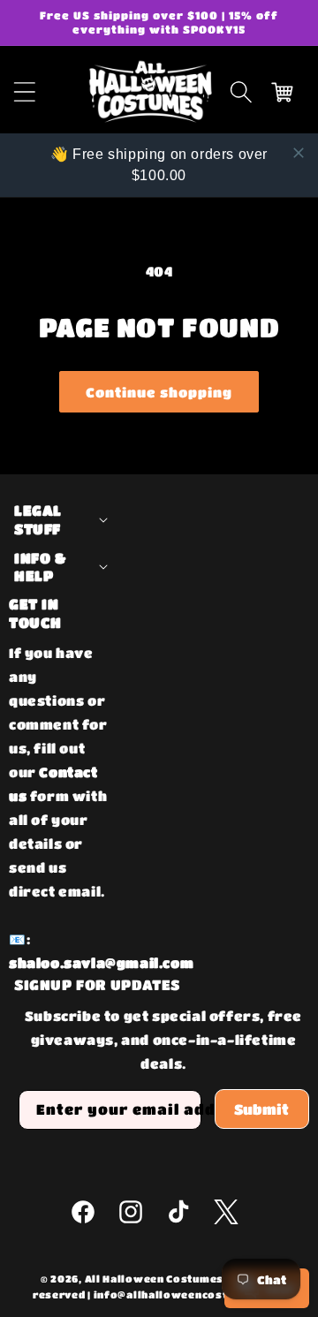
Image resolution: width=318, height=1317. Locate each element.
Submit (261, 1109)
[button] (241, 91)
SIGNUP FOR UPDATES (97, 984)
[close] (298, 153)
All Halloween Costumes (154, 1278)
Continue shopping (159, 392)
